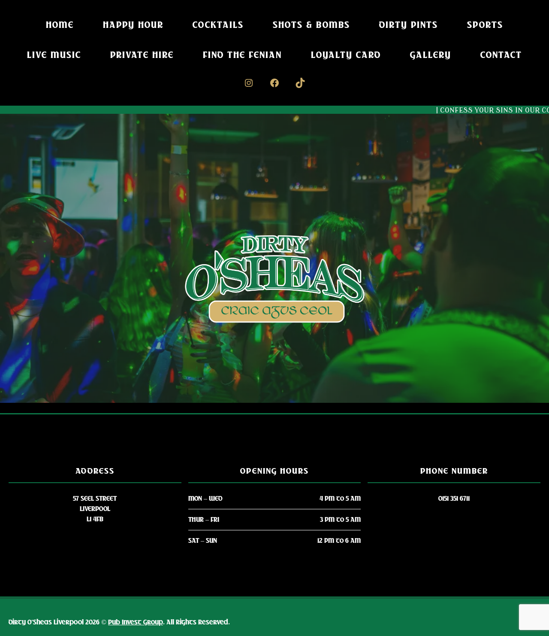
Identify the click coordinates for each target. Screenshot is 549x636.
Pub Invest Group (135, 622)
